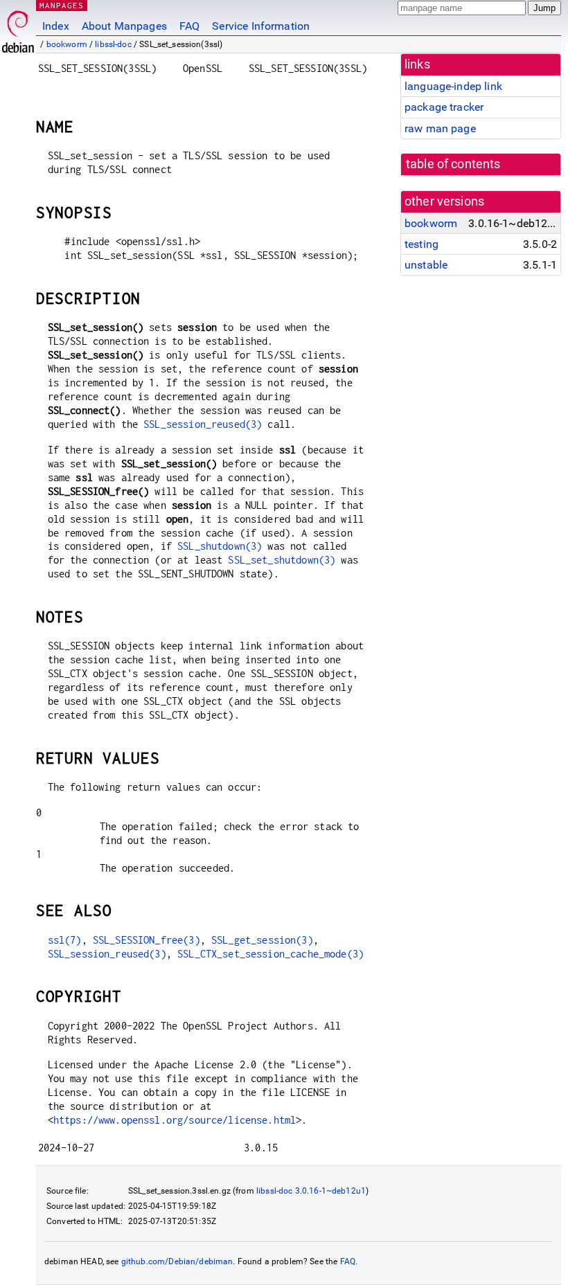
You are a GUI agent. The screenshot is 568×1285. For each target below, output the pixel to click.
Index (55, 26)
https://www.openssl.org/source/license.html (174, 1120)
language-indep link (453, 86)
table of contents (453, 164)
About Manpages (124, 26)
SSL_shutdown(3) (219, 546)
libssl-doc (113, 44)
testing (421, 244)
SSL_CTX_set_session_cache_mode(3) (270, 954)
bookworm (66, 44)
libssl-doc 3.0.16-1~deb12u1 (311, 1191)
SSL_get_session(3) (262, 940)
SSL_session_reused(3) (202, 424)
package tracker (444, 107)
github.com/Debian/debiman (177, 1261)
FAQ (189, 26)
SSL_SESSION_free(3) (146, 940)
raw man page (440, 128)
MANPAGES (61, 5)
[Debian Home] (18, 28)
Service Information (261, 26)
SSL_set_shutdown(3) (281, 560)
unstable (426, 264)
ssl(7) (65, 940)
